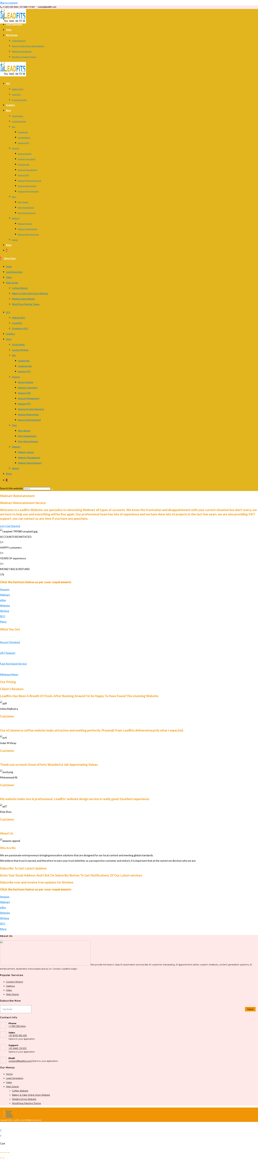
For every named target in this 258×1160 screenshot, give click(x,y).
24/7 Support (7, 653)
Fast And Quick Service (13, 663)
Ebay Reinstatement (28, 441)
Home (9, 266)
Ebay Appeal (24, 430)
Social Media (18, 344)
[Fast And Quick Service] (1, 658)
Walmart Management (29, 457)
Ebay (14, 425)
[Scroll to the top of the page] (1, 1124)
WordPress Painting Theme (25, 304)
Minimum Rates (9, 674)
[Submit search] (52, 489)
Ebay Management (27, 436)
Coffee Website (20, 288)
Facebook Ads (25, 366)
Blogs (9, 473)
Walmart (16, 446)
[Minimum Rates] (1, 669)
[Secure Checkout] (1, 636)
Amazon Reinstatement (29, 420)
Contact (9, 1115)
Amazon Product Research (31, 409)
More (8, 339)
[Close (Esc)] (9, 1152)
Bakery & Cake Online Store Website (30, 293)
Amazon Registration (28, 414)
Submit (250, 1009)
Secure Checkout (10, 642)
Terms (8, 1113)
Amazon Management (28, 398)
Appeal (15, 468)
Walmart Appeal (26, 452)
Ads (14, 355)
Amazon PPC (24, 371)
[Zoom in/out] (1, 1152)
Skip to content (9, 2)
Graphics (10, 333)
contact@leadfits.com (20, 1061)
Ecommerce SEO (20, 328)
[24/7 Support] (1, 647)
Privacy (9, 1111)
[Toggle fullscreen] (4, 1152)
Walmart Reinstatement (30, 463)
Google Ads (24, 360)
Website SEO (18, 317)
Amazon (16, 376)
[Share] (6, 1152)
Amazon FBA (24, 393)
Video (9, 277)
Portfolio (9, 1116)
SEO (8, 312)
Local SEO (17, 323)
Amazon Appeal (25, 382)
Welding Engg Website (23, 298)
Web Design (12, 282)
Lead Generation (14, 272)
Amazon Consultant (27, 387)
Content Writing (20, 350)
